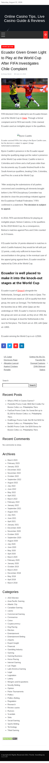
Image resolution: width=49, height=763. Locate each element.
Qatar (24, 118)
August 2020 (13, 541)
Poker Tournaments (16, 691)
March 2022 (12, 499)
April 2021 (12, 521)
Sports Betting (7, 46)
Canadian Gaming (15, 608)
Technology (12, 727)
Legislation (12, 675)
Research (12, 704)
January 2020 (13, 563)
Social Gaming (14, 720)
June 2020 (12, 547)
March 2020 (12, 557)
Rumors (11, 711)
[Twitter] (9, 345)
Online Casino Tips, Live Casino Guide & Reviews (24, 18)
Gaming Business (15, 656)
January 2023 (13, 466)
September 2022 (14, 479)
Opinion (11, 688)
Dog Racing (12, 627)
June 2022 (12, 489)
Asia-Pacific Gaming (16, 601)
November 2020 (14, 531)
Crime (10, 620)
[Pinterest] (15, 345)
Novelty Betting (14, 685)
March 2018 (12, 583)
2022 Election (13, 598)
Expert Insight (13, 643)
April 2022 (12, 495)
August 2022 (13, 483)
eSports (11, 640)
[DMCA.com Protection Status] (10, 738)
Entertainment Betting (16, 636)
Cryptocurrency (14, 624)
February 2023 (13, 463)
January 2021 (13, 525)
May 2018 (12, 576)
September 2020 (14, 537)
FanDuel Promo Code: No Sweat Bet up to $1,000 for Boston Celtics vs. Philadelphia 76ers (25, 413)
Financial (11, 646)
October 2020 (13, 534)
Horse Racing (13, 659)
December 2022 (14, 470)
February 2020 (13, 560)
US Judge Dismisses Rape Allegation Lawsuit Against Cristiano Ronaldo (11, 363)
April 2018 (12, 579)
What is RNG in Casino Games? (21, 401)
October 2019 (13, 566)
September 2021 (14, 508)
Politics (10, 695)
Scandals (11, 714)
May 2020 (12, 550)
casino (10, 611)
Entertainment (13, 633)
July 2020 (11, 544)
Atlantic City (12, 604)
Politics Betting (14, 698)
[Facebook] (3, 345)
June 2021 (12, 518)
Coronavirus (13, 617)
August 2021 (13, 512)
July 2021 (11, 515)
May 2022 (12, 492)
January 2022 (13, 505)
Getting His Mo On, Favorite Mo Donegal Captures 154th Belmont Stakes (37, 363)
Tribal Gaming (13, 730)
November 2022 (14, 473)
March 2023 (12, 460)
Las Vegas (12, 666)
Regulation (12, 701)
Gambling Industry (15, 649)
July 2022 (11, 486)
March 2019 (12, 570)
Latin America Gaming (17, 669)
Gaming (11, 653)
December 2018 (14, 573)
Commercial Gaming (16, 614)
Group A (20, 291)
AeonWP (4, 757)
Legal (10, 672)
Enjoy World (7, 74)
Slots (10, 717)
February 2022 (13, 502)
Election (11, 630)
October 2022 (13, 476)
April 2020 (12, 554)
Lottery (10, 679)
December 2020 (14, 528)
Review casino (14, 708)
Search (5, 380)
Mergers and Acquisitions (18, 682)
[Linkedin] (21, 345)
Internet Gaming (14, 662)
